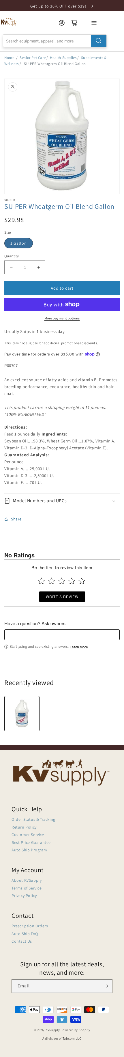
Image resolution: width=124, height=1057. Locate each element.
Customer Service (28, 834)
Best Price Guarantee (31, 842)
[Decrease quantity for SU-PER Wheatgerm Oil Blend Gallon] (11, 267)
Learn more (79, 647)
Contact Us (22, 941)
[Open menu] (94, 22)
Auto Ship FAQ (25, 933)
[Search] (98, 41)
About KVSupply (27, 880)
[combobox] (55, 40)
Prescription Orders (30, 925)
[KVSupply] (9, 21)
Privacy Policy (24, 895)
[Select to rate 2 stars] (51, 581)
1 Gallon (18, 243)
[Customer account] (61, 22)
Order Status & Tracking (33, 819)
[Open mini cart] (74, 22)
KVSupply (53, 1030)
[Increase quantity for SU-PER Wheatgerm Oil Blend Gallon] (38, 267)
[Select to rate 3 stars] (61, 581)
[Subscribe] (105, 986)
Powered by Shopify (75, 1030)
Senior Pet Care (33, 57)
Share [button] (16, 519)
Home (9, 57)
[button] (62, 501)
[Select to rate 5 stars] (81, 581)
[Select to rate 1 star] (41, 581)
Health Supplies (63, 57)
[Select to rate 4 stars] (71, 581)
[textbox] (62, 634)
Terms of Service (27, 888)
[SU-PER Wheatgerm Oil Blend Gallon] (21, 713)
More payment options (62, 318)
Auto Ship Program (29, 850)
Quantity (11, 256)
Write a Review (62, 596)
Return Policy (24, 827)
